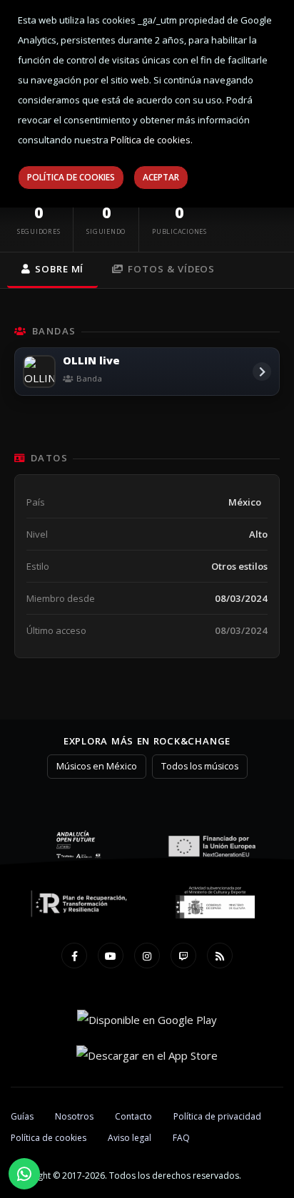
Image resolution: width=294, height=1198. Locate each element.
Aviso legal (129, 1138)
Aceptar (161, 177)
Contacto (133, 1116)
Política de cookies (48, 1138)
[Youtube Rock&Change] (110, 955)
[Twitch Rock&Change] (183, 955)
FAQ (181, 1138)
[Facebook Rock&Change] (74, 955)
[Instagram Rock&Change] (147, 955)
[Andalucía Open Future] (79, 845)
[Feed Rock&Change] (220, 955)
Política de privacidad (217, 1116)
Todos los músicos (199, 766)
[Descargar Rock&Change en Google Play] (147, 1019)
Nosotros (74, 1116)
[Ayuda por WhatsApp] (24, 1173)
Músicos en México (96, 766)
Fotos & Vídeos (171, 268)
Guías (22, 1116)
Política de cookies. (152, 139)
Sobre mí (59, 268)
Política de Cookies (71, 177)
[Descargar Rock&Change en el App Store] (147, 1054)
